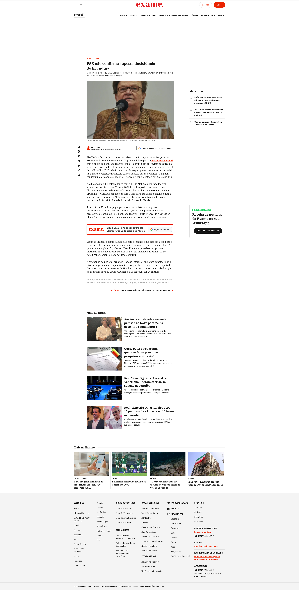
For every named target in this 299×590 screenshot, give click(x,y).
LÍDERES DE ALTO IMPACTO (82, 519)
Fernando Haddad (162, 160)
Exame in (175, 519)
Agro (173, 547)
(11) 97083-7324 (206, 570)
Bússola (144, 522)
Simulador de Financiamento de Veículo (123, 553)
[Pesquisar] (81, 5)
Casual (100, 507)
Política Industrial (149, 550)
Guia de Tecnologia (124, 513)
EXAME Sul (146, 518)
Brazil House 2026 (149, 513)
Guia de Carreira (123, 522)
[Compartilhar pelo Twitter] (78, 165)
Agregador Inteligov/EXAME (173, 15)
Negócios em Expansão (151, 571)
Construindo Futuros (150, 527)
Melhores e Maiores (150, 562)
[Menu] (76, 5)
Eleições (131, 282)
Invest (76, 556)
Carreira (77, 530)
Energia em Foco (148, 532)
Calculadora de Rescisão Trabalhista (125, 537)
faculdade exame (179, 503)
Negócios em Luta (149, 546)
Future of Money (104, 531)
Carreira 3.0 (176, 523)
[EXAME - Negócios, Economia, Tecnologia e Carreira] (149, 5)
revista (175, 508)
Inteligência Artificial (79, 550)
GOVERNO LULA (208, 15)
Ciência (100, 535)
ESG (75, 539)
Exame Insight (80, 544)
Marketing (101, 512)
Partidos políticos (116, 282)
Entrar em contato (202, 532)
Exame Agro (102, 521)
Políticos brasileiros (125, 279)
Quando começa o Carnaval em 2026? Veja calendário (208, 123)
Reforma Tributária (150, 508)
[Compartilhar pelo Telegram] (78, 160)
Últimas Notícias (81, 513)
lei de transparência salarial (152, 586)
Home (89, 59)
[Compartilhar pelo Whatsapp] (78, 146)
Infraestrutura (148, 15)
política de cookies (109, 586)
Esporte (100, 517)
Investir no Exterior (150, 536)
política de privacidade (128, 586)
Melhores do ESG (148, 566)
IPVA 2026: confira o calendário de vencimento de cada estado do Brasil (208, 112)
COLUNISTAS (79, 565)
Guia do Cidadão (128, 15)
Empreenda (176, 551)
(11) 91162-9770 (206, 536)
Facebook (198, 521)
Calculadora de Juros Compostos (125, 544)
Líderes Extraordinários (152, 541)
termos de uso (93, 586)
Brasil (79, 15)
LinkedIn (198, 512)
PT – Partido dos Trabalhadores (154, 279)
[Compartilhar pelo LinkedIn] (78, 156)
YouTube (198, 507)
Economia (78, 535)
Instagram (198, 517)
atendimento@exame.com (206, 546)
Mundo (100, 503)
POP (99, 540)
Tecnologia (102, 526)
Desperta (175, 528)
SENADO (221, 15)
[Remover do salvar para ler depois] (78, 174)
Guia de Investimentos (126, 518)
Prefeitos (163, 282)
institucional (80, 586)
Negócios (78, 561)
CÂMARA (194, 15)
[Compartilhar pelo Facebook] (78, 151)
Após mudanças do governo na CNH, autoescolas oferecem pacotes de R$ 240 (208, 100)
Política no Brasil (96, 282)
